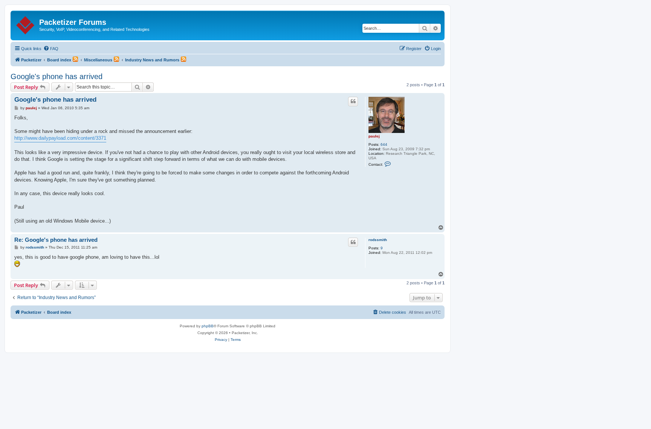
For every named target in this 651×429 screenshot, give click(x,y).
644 (384, 144)
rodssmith (377, 240)
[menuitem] (50, 48)
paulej (374, 136)
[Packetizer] (25, 23)
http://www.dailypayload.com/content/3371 (60, 138)
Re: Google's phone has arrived (56, 240)
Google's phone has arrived (56, 76)
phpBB (208, 326)
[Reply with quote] (353, 101)
